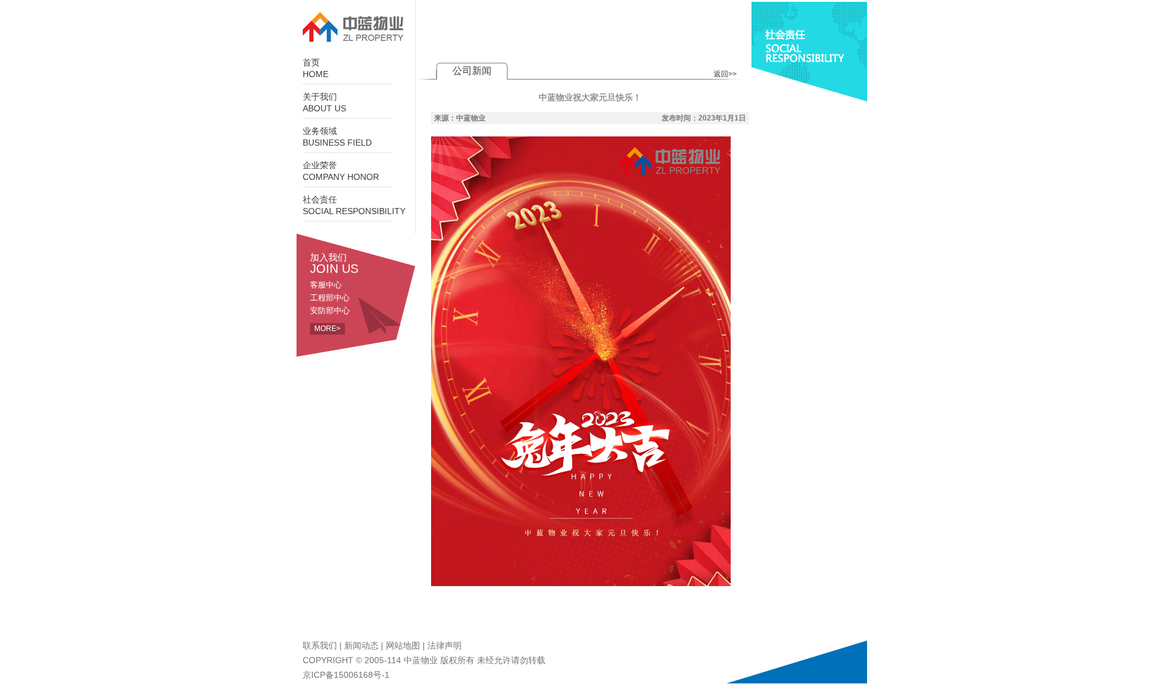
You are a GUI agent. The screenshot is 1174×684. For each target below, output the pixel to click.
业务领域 (337, 137)
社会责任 (354, 205)
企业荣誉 (341, 171)
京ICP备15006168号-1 (346, 675)
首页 (315, 68)
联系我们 (320, 645)
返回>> (725, 74)
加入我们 (334, 263)
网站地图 (403, 645)
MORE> (327, 328)
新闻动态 (361, 645)
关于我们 (324, 102)
